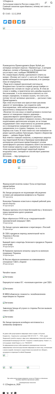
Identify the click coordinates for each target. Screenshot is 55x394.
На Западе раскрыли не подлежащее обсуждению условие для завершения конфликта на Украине (24, 193)
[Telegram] (11, 393)
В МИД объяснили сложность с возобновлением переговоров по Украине (24, 295)
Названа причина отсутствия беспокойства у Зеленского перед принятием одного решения (27, 211)
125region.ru (8, 1)
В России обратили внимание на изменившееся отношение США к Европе (24, 260)
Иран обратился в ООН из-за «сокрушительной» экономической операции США (24, 219)
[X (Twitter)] (4, 393)
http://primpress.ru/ (22, 156)
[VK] (8, 393)
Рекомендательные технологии (27, 382)
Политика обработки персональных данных (27, 379)
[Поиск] (51, 3)
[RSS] (15, 393)
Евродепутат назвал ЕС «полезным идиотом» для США (27, 282)
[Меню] (46, 3)
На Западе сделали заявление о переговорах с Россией (26, 227)
